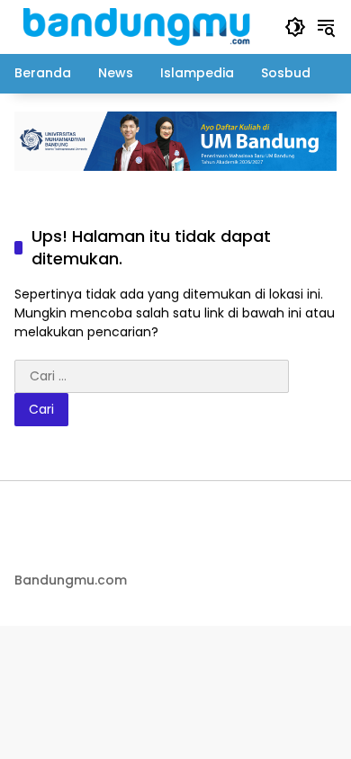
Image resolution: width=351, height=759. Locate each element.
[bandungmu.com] (140, 26)
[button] (295, 27)
